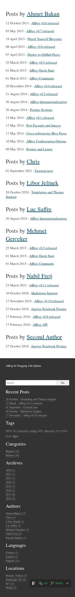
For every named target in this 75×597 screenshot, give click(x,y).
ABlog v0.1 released (40, 117)
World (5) (11, 587)
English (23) (12, 560)
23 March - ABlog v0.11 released (24, 403)
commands (22, 431)
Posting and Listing (39, 149)
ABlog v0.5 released (43, 62)
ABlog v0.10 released (49, 301)
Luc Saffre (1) (13, 525)
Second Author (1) (16, 537)
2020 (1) (10, 482)
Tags (10, 423)
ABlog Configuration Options (46, 141)
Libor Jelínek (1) (15, 521)
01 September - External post (22, 407)
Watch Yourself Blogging (45, 39)
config (33, 431)
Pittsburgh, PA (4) (16, 579)
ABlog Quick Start (41, 70)
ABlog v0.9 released (46, 316)
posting (64, 430)
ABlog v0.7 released (40, 31)
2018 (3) (10, 490)
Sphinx (9, 430)
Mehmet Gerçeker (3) (17, 529)
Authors (13, 506)
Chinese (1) (12, 552)
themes (9, 435)
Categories (16, 444)
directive (50, 431)
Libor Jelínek (42, 183)
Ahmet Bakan (43, 14)
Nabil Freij (39, 276)
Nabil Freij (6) (14, 533)
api (14, 430)
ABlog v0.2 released (44, 94)
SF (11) (10, 583)
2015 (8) (10, 494)
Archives (14, 463)
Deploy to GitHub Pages (44, 54)
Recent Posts (17, 392)
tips (15, 436)
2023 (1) (10, 474)
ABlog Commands (41, 78)
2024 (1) (10, 470)
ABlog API (40, 324)
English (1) (12, 556)
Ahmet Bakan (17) (16, 513)
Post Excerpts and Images (43, 125)
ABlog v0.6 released (41, 46)
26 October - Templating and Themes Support (31, 399)
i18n (58, 430)
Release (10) (12, 455)
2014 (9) (10, 498)
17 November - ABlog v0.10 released (26, 415)
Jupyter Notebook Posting (49, 309)
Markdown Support (44, 293)
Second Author (44, 337)
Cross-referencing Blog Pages (46, 133)
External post (44, 171)
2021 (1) (10, 478)
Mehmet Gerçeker (26, 234)
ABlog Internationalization (48, 102)
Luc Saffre (39, 209)
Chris (33, 161)
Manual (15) (12, 451)
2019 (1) (10, 486)
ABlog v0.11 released (44, 285)
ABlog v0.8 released (45, 23)
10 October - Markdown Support (24, 411)
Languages (16, 545)
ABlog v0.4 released (48, 86)
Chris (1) (11, 517)
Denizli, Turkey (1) (16, 575)
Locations (15, 568)
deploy (41, 430)
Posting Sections (41, 110)
